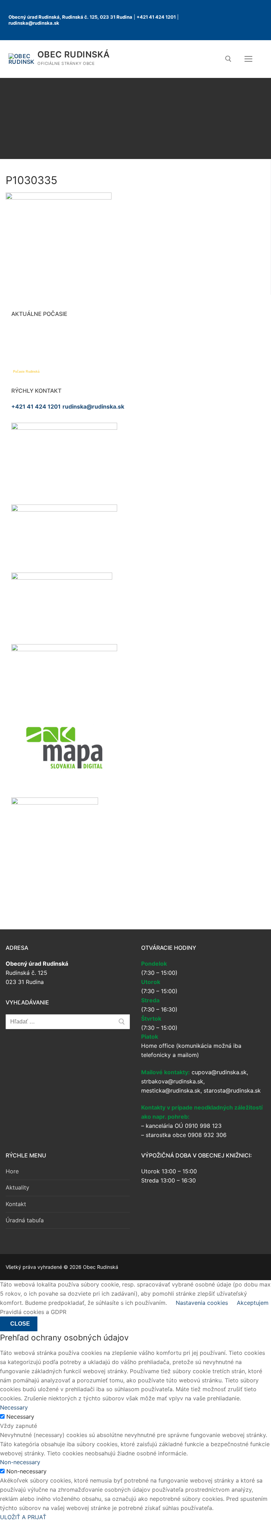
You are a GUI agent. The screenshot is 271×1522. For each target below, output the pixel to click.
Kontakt (16, 1204)
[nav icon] (250, 59)
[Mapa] (233, 13)
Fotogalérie (136, 118)
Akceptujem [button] (253, 1302)
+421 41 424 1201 (156, 17)
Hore (12, 1171)
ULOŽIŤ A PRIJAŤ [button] (23, 1517)
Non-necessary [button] (20, 1462)
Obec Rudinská (73, 54)
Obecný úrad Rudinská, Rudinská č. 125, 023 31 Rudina (70, 17)
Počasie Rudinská (26, 371)
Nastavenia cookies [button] (202, 1302)
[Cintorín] (248, 13)
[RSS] (219, 26)
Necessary (20, 1416)
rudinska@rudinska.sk (33, 23)
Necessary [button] (14, 1407)
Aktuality (17, 1187)
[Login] (218, 13)
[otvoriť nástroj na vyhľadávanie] (228, 59)
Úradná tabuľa (25, 1220)
